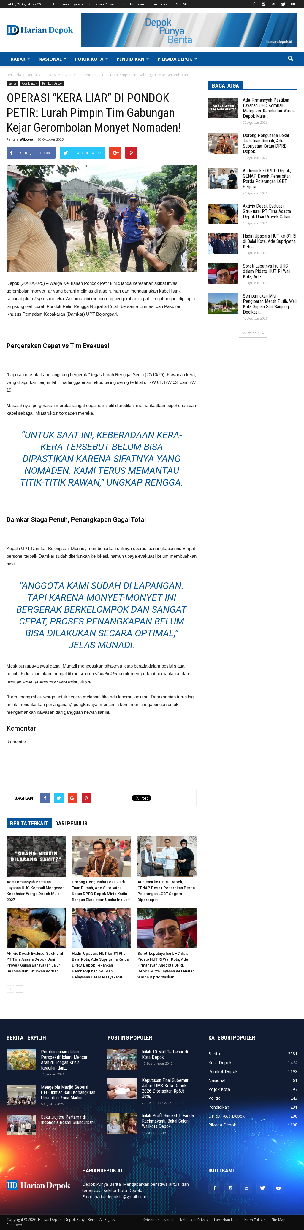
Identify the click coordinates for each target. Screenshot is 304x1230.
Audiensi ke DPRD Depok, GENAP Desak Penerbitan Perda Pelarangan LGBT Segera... (267, 179)
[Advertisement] (101, 770)
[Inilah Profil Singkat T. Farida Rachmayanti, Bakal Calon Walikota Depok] (122, 1123)
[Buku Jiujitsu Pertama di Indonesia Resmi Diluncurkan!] (21, 1125)
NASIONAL (50, 59)
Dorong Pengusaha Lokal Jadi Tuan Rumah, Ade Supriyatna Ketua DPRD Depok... (266, 143)
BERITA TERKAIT (29, 823)
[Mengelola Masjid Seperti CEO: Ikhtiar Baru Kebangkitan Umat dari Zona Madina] (21, 1095)
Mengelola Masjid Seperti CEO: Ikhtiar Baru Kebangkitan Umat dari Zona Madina (68, 1092)
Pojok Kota (219, 1089)
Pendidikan (218, 1107)
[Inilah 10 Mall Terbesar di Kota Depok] (122, 1059)
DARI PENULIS (71, 823)
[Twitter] (283, 4)
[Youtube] (293, 4)
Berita (12, 83)
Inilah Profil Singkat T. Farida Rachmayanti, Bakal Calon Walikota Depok (168, 1121)
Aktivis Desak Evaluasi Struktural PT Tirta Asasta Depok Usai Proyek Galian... (268, 211)
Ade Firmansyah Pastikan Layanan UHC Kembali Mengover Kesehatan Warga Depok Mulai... (269, 108)
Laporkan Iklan (132, 4)
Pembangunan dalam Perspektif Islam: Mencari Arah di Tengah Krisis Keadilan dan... (64, 1060)
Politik (214, 1098)
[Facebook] (253, 4)
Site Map (183, 4)
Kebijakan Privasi (101, 4)
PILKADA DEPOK (175, 59)
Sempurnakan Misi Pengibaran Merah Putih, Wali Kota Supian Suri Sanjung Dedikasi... (270, 304)
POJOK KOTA (89, 59)
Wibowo (26, 139)
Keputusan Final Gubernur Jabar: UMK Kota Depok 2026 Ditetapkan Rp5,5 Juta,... (165, 1088)
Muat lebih (251, 333)
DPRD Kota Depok (226, 1116)
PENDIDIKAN (130, 59)
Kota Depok (29, 83)
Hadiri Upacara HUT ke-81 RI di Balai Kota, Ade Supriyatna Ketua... (269, 241)
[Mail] (273, 4)
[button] (290, 59)
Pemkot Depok (52, 83)
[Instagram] (263, 4)
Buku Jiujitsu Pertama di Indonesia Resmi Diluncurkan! (68, 1119)
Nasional (216, 1080)
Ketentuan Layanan (67, 4)
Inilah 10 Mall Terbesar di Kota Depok (165, 1054)
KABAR (18, 59)
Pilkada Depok (222, 1125)
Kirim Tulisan (160, 4)
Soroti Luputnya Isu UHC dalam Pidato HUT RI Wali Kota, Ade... (266, 271)
